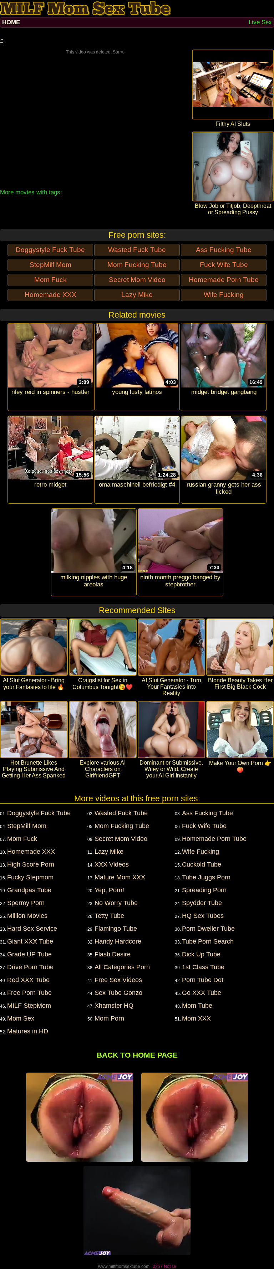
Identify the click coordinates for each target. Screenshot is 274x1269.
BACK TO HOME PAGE (137, 1055)
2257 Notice (164, 1266)
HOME (11, 22)
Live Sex (260, 22)
